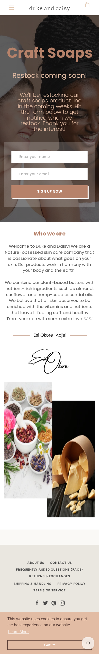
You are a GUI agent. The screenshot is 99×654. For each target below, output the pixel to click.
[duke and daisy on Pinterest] (53, 603)
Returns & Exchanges (49, 576)
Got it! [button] (49, 645)
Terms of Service (50, 590)
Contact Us (61, 563)
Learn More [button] (18, 632)
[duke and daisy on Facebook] (37, 603)
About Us (35, 563)
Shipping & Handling (33, 584)
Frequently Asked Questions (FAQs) (49, 569)
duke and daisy (49, 7)
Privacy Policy (71, 584)
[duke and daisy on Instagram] (62, 603)
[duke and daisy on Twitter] (45, 603)
